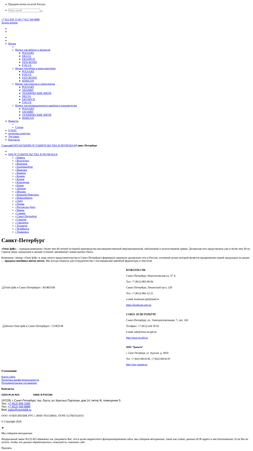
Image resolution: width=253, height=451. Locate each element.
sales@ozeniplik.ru (19, 409)
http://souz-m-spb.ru (137, 337)
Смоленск (21, 222)
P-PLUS (26, 65)
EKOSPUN (28, 59)
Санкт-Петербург (26, 216)
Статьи (19, 127)
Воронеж (21, 163)
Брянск (20, 157)
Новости (13, 121)
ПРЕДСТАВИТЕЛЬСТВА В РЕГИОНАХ (33, 154)
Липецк (20, 188)
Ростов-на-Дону (25, 207)
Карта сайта (8, 376)
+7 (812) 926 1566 (19, 403)
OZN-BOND (29, 62)
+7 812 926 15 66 (11, 19)
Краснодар (22, 182)
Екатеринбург (24, 166)
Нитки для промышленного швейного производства (46, 105)
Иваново (21, 169)
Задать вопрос (9, 22)
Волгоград (22, 160)
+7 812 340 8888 (30, 19)
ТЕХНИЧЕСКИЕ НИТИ (36, 93)
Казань (20, 176)
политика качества (19, 133)
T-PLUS (26, 102)
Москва (20, 191)
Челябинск (22, 228)
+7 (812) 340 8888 (19, 406)
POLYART (28, 52)
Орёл (19, 200)
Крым (19, 185)
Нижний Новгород (27, 194)
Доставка (13, 136)
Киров (19, 179)
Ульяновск (22, 231)
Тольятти (21, 225)
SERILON (28, 80)
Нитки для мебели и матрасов (32, 49)
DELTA (26, 56)
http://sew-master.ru (136, 364)
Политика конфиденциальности (20, 379)
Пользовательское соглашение (19, 382)
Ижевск (20, 173)
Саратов (20, 219)
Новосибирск (24, 197)
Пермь (19, 204)
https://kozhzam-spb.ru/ (138, 305)
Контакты (14, 139)
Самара (20, 213)
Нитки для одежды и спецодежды (35, 83)
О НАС (12, 130)
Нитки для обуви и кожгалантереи (35, 68)
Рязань (19, 210)
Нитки (12, 43)
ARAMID (27, 90)
